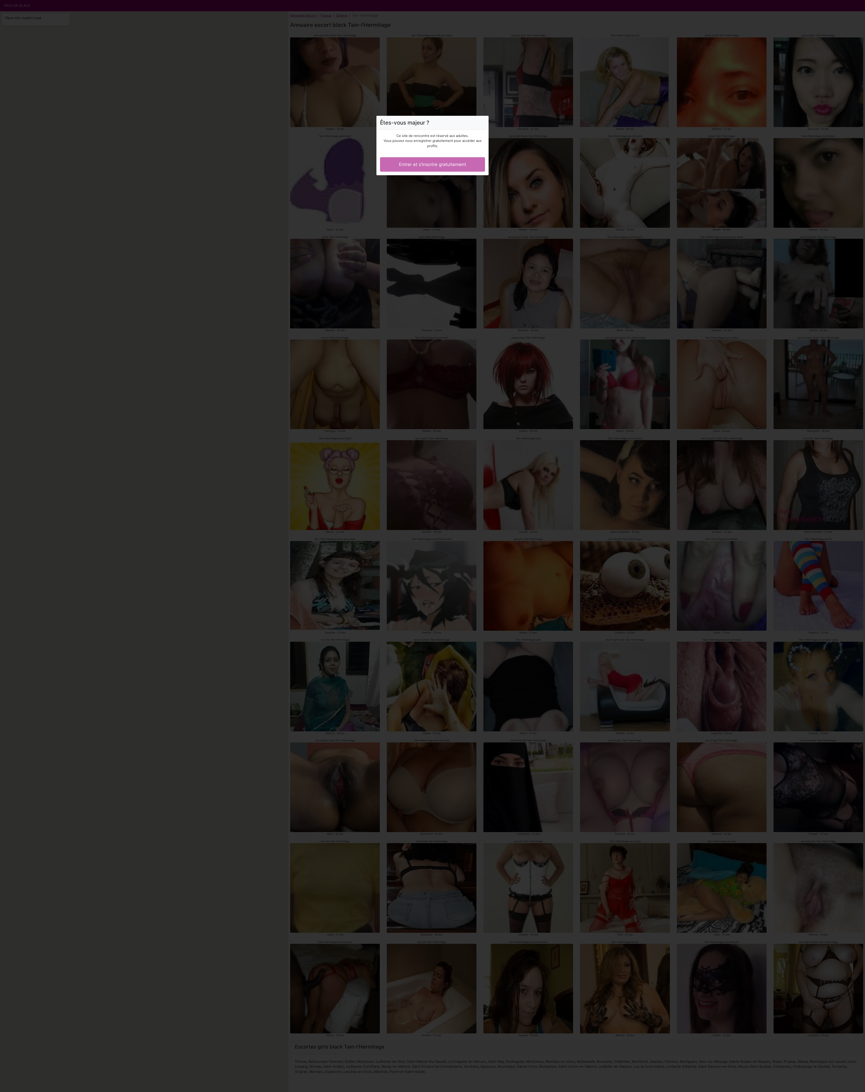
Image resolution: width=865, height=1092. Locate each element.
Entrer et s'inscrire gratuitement (432, 164)
